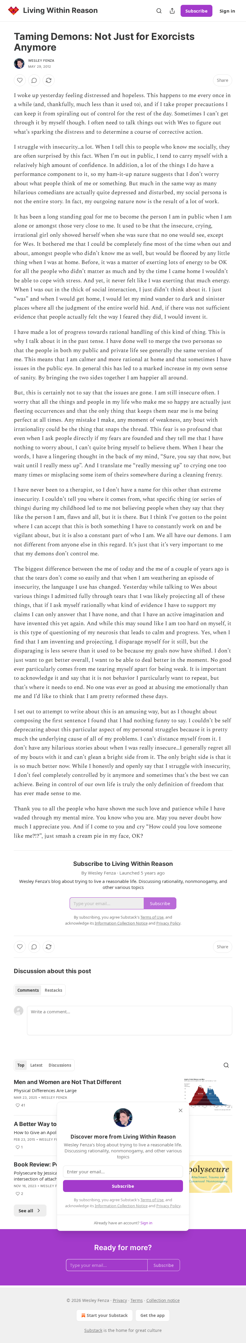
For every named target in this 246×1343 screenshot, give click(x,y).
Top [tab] (20, 1065)
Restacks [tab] (53, 990)
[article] (123, 1094)
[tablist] (40, 990)
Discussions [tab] (60, 1065)
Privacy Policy (168, 1205)
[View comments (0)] (34, 80)
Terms (136, 1300)
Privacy (120, 1300)
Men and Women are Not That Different (67, 1082)
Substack (93, 1330)
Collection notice (163, 1300)
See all (26, 1211)
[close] (180, 1110)
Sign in (227, 11)
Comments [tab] (28, 990)
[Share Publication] (172, 11)
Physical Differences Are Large (45, 1090)
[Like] (20, 80)
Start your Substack (107, 1315)
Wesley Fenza (41, 60)
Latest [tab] (36, 1065)
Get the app (152, 1315)
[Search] (159, 11)
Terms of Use (152, 1199)
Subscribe (196, 11)
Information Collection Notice (121, 1205)
